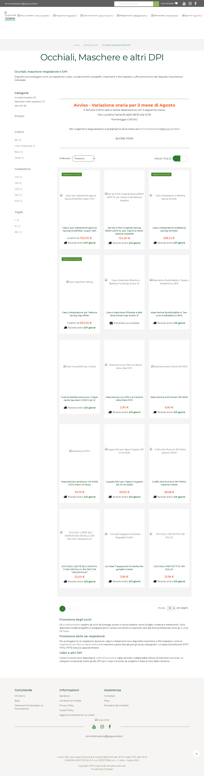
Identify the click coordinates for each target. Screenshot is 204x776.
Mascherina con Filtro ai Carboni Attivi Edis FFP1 (124, 398)
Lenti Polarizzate (25, 146)
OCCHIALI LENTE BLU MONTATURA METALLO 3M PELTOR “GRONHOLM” (79, 569)
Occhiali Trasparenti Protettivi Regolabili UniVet (124, 568)
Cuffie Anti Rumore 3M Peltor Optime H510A (169, 483)
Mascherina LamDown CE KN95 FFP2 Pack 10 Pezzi (79, 483)
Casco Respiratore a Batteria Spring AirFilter (169, 229)
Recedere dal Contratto (116, 705)
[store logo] (10, 14)
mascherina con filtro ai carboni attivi (78, 644)
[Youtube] (185, 2)
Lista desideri (167, 3)
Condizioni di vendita (70, 700)
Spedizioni (64, 696)
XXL (18, 232)
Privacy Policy (66, 705)
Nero (19, 152)
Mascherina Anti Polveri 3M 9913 (169, 397)
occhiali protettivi (71, 624)
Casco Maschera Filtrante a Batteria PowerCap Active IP (124, 314)
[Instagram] (191, 2)
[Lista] (184, 158)
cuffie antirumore (105, 658)
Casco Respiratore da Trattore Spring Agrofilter (79, 314)
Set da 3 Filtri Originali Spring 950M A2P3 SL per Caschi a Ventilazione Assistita (124, 230)
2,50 (18, 195)
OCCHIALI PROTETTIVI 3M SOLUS (169, 568)
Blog (17, 700)
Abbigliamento (91, 45)
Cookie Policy (66, 710)
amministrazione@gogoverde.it (21, 3)
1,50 (18, 183)
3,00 (18, 201)
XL (17, 226)
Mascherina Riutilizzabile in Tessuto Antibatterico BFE (169, 314)
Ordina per (64, 158)
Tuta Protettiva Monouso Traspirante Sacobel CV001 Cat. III (79, 398)
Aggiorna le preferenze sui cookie (76, 715)
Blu (18, 140)
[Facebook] (196, 2)
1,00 (18, 177)
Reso (107, 700)
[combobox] (136, 3)
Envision (108, 769)
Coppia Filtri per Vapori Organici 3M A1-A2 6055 (124, 483)
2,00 (18, 189)
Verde (19, 158)
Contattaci (109, 696)
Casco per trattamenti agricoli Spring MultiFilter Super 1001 (79, 229)
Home (76, 45)
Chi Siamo (20, 696)
